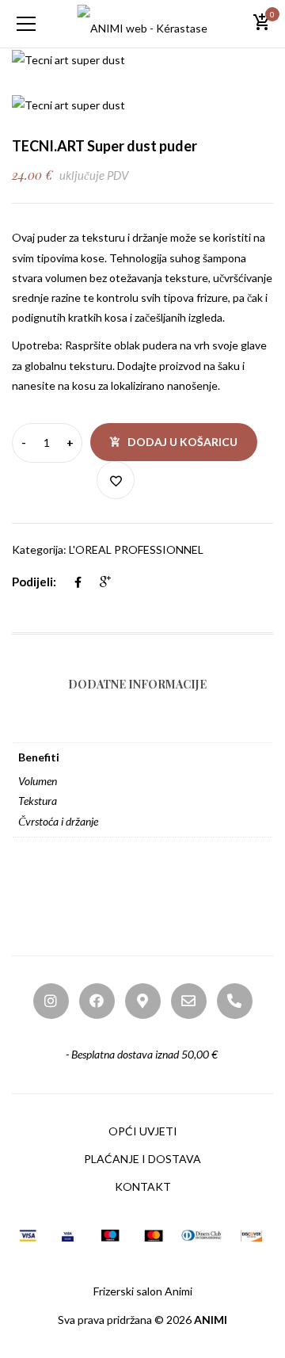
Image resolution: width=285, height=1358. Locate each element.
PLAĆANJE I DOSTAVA (142, 1158)
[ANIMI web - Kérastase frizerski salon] (143, 23)
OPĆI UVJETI (142, 1131)
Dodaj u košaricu (182, 441)
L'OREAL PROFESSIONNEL (136, 549)
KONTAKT (143, 1186)
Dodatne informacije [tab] (137, 684)
